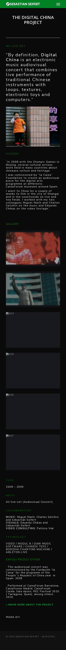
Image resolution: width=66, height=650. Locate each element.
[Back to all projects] (32, 32)
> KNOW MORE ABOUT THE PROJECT (29, 604)
